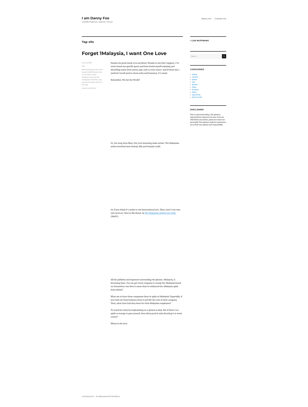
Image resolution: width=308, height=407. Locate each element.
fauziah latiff (87, 72)
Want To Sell (197, 97)
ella (100, 69)
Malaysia (85, 77)
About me (206, 18)
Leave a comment (89, 88)
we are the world (88, 82)
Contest (195, 77)
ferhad (94, 72)
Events (194, 80)
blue (97, 69)
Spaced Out (196, 95)
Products (195, 90)
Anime (194, 74)
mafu (94, 75)
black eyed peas (88, 69)
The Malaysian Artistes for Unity (160, 213)
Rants (194, 92)
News (194, 87)
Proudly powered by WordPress (108, 396)
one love (92, 77)
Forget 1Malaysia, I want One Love (124, 53)
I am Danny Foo (95, 18)
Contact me (220, 18)
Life (83, 66)
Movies (195, 85)
